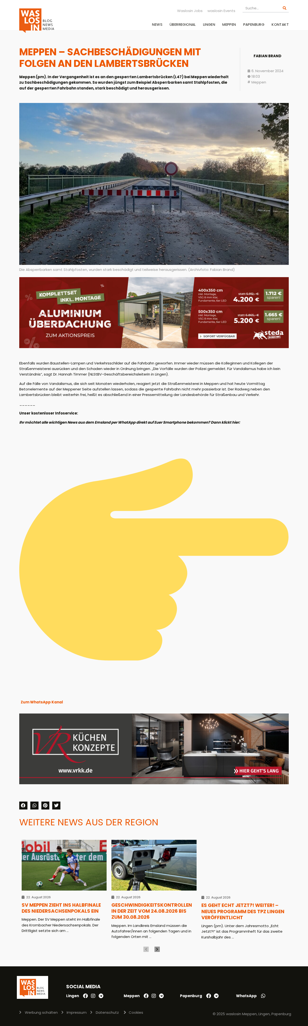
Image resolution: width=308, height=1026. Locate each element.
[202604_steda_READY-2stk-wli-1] (154, 346)
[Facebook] (85, 996)
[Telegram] (101, 996)
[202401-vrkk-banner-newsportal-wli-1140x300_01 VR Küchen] (154, 782)
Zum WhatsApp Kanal (42, 702)
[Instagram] (93, 996)
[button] (23, 806)
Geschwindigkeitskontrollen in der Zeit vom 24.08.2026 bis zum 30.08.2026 (151, 911)
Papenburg (254, 24)
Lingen (209, 24)
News (157, 24)
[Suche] (284, 8)
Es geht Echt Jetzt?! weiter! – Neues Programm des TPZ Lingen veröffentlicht (242, 911)
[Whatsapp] (263, 996)
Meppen (229, 24)
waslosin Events (221, 10)
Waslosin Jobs (190, 10)
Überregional (183, 24)
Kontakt (280, 24)
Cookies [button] (136, 1012)
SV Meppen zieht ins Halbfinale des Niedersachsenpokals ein (61, 908)
